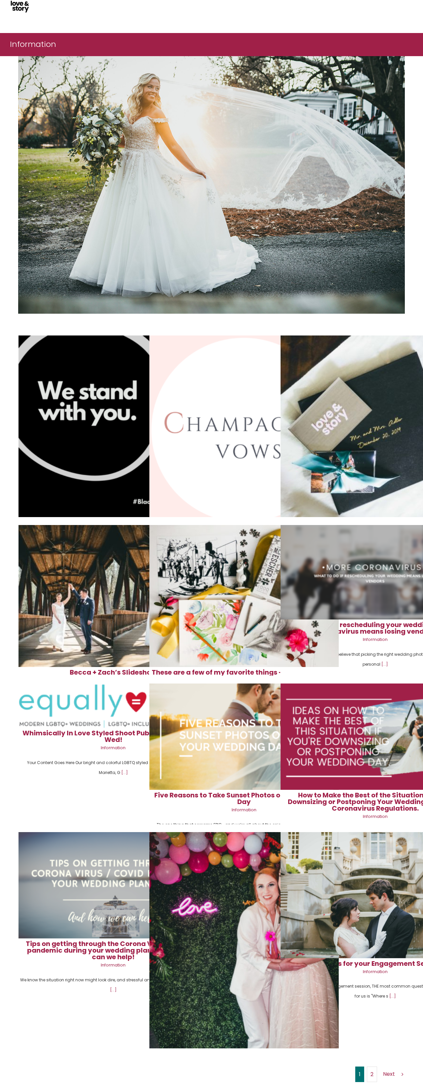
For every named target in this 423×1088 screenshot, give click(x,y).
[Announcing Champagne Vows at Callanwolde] (244, 430)
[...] (384, 664)
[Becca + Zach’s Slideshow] (113, 596)
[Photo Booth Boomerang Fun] (244, 958)
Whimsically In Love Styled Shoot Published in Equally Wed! (113, 736)
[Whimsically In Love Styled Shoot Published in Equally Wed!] (113, 706)
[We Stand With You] (113, 430)
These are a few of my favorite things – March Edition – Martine (244, 676)
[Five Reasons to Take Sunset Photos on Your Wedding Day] (244, 737)
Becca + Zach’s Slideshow (113, 672)
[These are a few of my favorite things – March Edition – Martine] (244, 596)
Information (375, 639)
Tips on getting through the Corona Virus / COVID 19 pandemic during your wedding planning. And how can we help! (113, 950)
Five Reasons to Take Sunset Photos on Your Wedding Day (244, 798)
